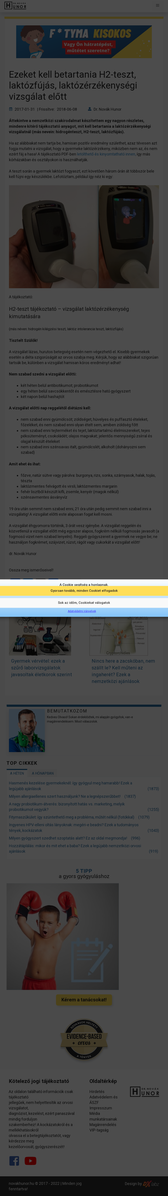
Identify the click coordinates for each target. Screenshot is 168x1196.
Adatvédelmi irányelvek (82, 611)
